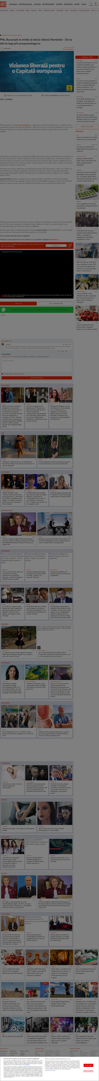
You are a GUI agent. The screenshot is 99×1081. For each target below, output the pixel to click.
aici (8, 1073)
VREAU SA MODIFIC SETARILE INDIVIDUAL (88, 1071)
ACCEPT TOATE (88, 1065)
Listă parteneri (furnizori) (50, 1070)
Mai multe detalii (26, 1064)
